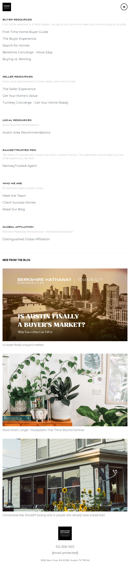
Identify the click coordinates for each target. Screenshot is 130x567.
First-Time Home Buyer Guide (25, 32)
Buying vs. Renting (17, 59)
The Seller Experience (19, 89)
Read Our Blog (14, 209)
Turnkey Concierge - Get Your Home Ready (35, 102)
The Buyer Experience (19, 39)
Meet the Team (14, 196)
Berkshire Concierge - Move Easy (28, 52)
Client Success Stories (19, 202)
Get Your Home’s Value (20, 96)
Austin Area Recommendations (26, 132)
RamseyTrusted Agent (20, 166)
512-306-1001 (65, 547)
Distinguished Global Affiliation (26, 239)
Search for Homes (16, 45)
